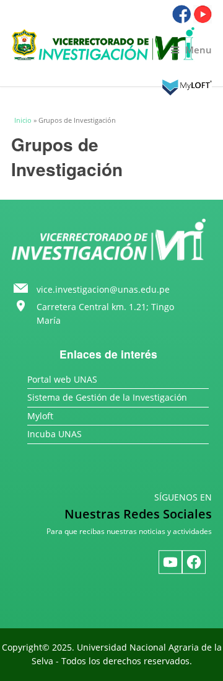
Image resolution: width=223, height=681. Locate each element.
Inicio (23, 120)
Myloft (40, 416)
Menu (198, 49)
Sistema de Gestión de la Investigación (107, 397)
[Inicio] (111, 44)
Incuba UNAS (54, 434)
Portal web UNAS (62, 379)
